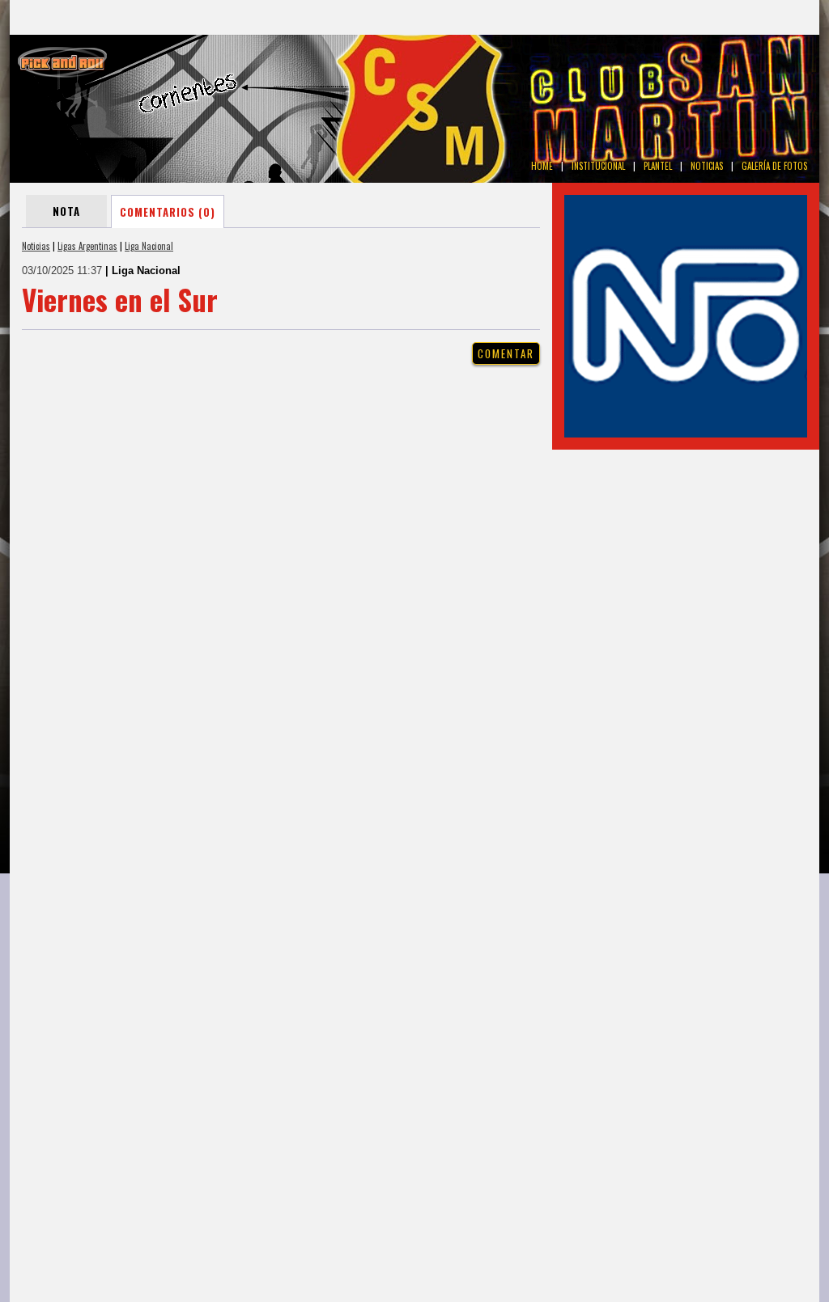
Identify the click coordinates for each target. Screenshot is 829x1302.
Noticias (36, 245)
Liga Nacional (149, 245)
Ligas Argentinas (87, 245)
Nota (66, 211)
